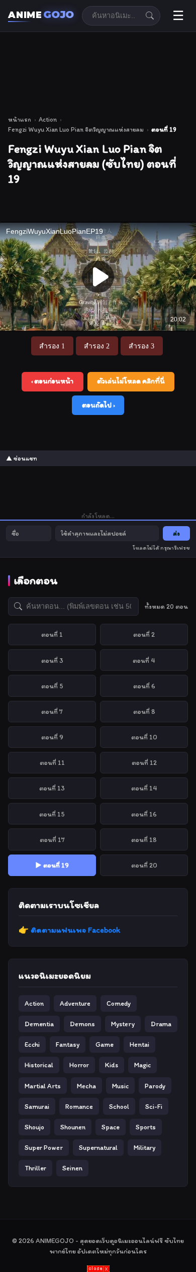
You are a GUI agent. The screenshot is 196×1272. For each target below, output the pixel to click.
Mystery (123, 1024)
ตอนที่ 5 (52, 686)
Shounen (72, 1127)
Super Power (44, 1147)
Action (48, 119)
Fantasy (67, 1044)
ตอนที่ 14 (144, 788)
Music (120, 1086)
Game (104, 1044)
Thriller (35, 1168)
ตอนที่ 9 (52, 737)
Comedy (119, 1003)
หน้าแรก (19, 119)
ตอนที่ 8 (144, 711)
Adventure (75, 1003)
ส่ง (176, 533)
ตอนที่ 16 (144, 814)
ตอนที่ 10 (144, 737)
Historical (39, 1065)
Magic (142, 1065)
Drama (161, 1024)
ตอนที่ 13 (52, 788)
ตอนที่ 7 (52, 711)
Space (111, 1127)
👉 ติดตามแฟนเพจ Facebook (69, 930)
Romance (79, 1106)
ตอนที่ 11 (52, 762)
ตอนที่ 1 (52, 634)
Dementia (39, 1024)
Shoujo (34, 1127)
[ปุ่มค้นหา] (150, 16)
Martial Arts (43, 1086)
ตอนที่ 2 (144, 634)
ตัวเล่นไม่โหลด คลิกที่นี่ (131, 380)
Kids (111, 1065)
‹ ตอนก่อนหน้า (52, 380)
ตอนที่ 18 (144, 839)
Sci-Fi (153, 1106)
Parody (155, 1086)
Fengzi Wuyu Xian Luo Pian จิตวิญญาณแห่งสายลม (76, 129)
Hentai (139, 1044)
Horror (79, 1065)
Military (144, 1147)
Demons (82, 1024)
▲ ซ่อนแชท (21, 458)
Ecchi (32, 1044)
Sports (146, 1127)
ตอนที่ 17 (52, 839)
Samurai (37, 1106)
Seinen (72, 1168)
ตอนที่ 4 (144, 660)
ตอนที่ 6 (144, 686)
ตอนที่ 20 (144, 865)
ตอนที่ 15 (52, 814)
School (119, 1106)
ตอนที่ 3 (52, 660)
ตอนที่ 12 (144, 762)
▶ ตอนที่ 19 (52, 865)
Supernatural (98, 1147)
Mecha (86, 1086)
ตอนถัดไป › (98, 404)
